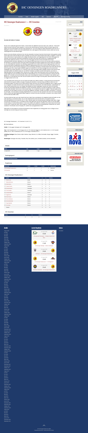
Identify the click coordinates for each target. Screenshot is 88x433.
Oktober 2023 (6, 277)
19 (72, 86)
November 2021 (7, 302)
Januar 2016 (6, 401)
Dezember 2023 (7, 275)
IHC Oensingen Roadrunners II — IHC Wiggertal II (44, 261)
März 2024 (6, 270)
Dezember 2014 (7, 419)
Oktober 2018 (6, 349)
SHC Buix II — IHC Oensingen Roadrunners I (44, 253)
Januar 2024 (6, 274)
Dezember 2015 (7, 402)
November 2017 (7, 366)
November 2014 (7, 421)
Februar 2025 (6, 255)
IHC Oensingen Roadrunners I (10, 168)
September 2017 (7, 369)
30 (81, 89)
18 (70, 86)
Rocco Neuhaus (9, 198)
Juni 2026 (6, 234)
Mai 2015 (6, 412)
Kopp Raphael (9, 203)
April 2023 (6, 285)
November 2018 (7, 347)
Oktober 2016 (6, 386)
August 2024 (6, 262)
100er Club (56, 16)
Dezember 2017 (7, 364)
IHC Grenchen (7, 170)
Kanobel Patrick (9, 192)
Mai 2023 (6, 284)
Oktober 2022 (6, 290)
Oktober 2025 (6, 242)
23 (81, 86)
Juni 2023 (6, 282)
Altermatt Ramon (9, 182)
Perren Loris (8, 180)
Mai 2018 (6, 356)
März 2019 (6, 344)
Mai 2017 (6, 376)
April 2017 (6, 377)
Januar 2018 (6, 362)
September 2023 (7, 279)
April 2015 (6, 414)
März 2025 (6, 254)
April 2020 (6, 322)
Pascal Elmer (6, 25)
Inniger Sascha (9, 186)
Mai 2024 (6, 267)
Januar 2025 (6, 257)
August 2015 (6, 409)
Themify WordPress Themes (49, 430)
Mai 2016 (6, 394)
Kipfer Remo (8, 184)
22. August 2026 (44, 249)
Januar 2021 (6, 310)
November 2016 (7, 384)
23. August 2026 (44, 231)
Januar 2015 (6, 417)
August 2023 (6, 280)
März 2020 (6, 324)
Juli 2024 (5, 264)
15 (79, 83)
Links (43, 16)
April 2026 (6, 237)
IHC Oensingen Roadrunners (43, 428)
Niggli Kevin (8, 194)
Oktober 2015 (6, 406)
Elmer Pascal (8, 196)
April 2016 (6, 396)
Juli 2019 (5, 337)
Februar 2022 (6, 300)
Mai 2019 (6, 341)
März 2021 (6, 307)
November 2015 (7, 404)
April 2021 (6, 305)
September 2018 (7, 351)
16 (81, 83)
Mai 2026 (6, 235)
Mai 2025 (6, 250)
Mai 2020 (6, 320)
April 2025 (6, 252)
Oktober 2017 (6, 367)
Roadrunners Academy (65, 16)
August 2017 (6, 371)
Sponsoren (49, 16)
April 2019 (6, 342)
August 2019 (6, 336)
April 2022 (6, 297)
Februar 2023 (6, 289)
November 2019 (7, 331)
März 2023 (6, 287)
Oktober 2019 (6, 332)
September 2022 (7, 292)
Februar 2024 (6, 272)
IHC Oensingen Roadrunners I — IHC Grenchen (21, 21)
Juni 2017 (6, 374)
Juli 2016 (5, 391)
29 (79, 89)
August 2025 (6, 245)
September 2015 (7, 407)
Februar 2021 (6, 309)
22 (79, 86)
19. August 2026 (44, 265)
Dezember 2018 (7, 346)
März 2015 (6, 416)
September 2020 (7, 314)
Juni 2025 (6, 249)
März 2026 (6, 239)
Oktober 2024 (6, 259)
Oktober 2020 (6, 312)
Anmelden (61, 230)
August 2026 (6, 230)
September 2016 (7, 387)
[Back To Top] (44, 425)
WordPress (41, 430)
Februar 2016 (6, 399)
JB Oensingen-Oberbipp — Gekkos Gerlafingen (44, 245)
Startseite (20, 16)
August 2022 (6, 294)
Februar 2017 (6, 381)
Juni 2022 (6, 295)
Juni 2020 (6, 319)
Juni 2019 (6, 339)
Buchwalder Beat (9, 201)
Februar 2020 (6, 326)
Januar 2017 (6, 382)
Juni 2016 (6, 392)
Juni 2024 (6, 265)
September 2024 (7, 260)
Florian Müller (9, 190)
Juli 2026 (5, 232)
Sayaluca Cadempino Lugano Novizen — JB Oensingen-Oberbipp (75, 40)
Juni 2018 (6, 354)
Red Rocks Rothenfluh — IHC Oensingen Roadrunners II (44, 269)
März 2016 (6, 397)
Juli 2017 (5, 372)
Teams (27, 16)
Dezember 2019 (7, 329)
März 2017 (6, 379)
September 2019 (7, 334)
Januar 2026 (6, 240)
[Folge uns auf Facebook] (69, 105)
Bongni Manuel (9, 188)
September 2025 (7, 244)
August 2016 (6, 389)
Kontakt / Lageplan (35, 16)
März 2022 (6, 299)
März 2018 (6, 359)
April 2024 (6, 269)
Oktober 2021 (6, 304)
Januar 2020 (6, 327)
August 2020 (6, 315)
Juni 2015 (6, 411)
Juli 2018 (5, 352)
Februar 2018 (6, 361)
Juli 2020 (5, 317)
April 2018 (6, 357)
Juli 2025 (5, 247)
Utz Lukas (8, 205)
